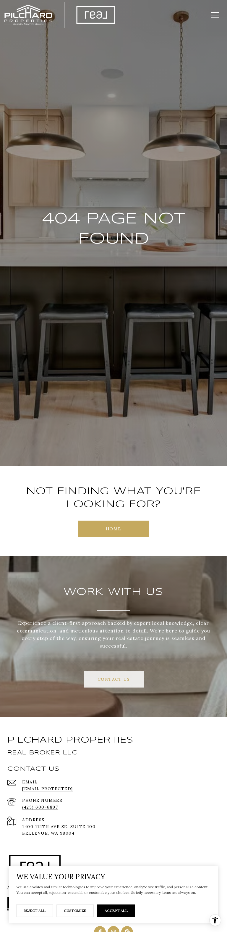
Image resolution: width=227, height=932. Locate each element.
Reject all (35, 910)
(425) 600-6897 (40, 807)
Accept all (116, 910)
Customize (75, 910)
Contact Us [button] (114, 679)
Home (113, 529)
